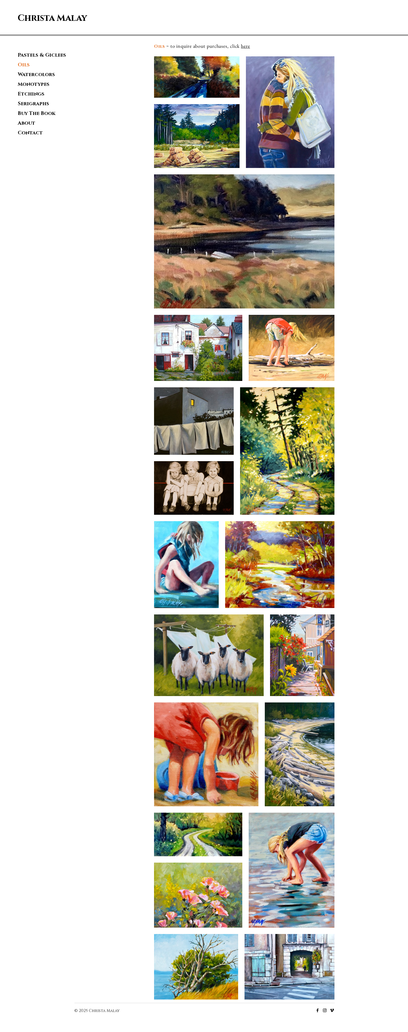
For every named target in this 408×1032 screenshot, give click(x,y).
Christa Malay (52, 18)
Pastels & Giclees (42, 55)
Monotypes (33, 84)
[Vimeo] (331, 1010)
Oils (24, 65)
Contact (30, 133)
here (245, 46)
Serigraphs (33, 104)
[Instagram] (324, 1010)
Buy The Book (36, 113)
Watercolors (36, 74)
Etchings (31, 94)
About (26, 123)
